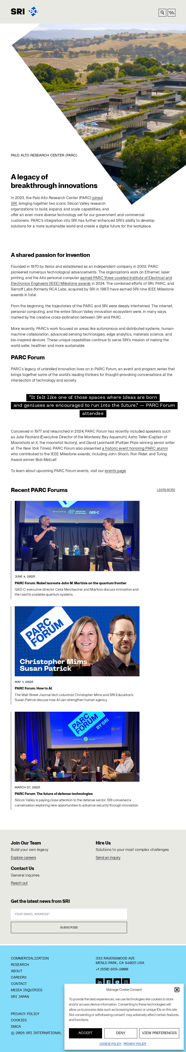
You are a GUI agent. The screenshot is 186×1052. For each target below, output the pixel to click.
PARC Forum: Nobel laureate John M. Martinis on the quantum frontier (71, 583)
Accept (85, 1033)
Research (20, 965)
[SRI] (24, 11)
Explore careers (23, 857)
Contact (19, 984)
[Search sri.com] (162, 12)
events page (115, 470)
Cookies (19, 1020)
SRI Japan (20, 996)
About (16, 971)
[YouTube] (117, 982)
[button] (177, 989)
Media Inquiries (26, 990)
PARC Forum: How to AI (33, 688)
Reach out (19, 883)
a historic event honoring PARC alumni (135, 448)
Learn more (166, 490)
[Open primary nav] (171, 12)
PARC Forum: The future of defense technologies (54, 794)
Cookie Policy (110, 1044)
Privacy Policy (25, 1014)
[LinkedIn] (99, 982)
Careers (19, 977)
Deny (120, 1033)
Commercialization (30, 958)
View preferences (159, 1033)
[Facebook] (108, 982)
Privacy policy (135, 1044)
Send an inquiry (108, 857)
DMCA (16, 1026)
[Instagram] (126, 982)
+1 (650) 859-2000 (112, 969)
